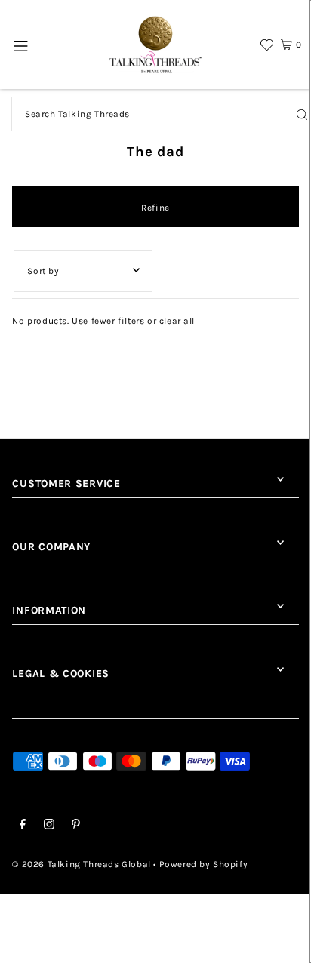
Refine (155, 207)
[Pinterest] (76, 826)
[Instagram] (49, 826)
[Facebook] (23, 826)
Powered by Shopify (203, 864)
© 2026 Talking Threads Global (81, 864)
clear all (177, 320)
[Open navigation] (21, 44)
